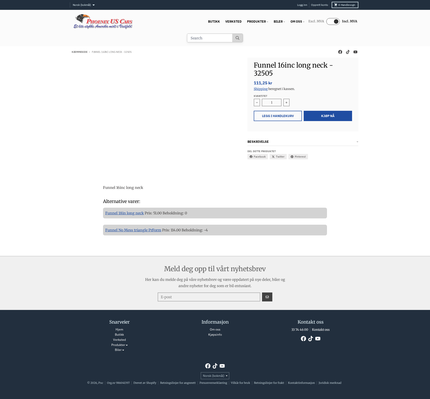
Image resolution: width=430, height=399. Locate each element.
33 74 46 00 (299, 330)
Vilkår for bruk (240, 382)
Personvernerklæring (213, 382)
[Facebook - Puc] (340, 52)
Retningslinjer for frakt (269, 382)
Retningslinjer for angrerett (178, 382)
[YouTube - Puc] (355, 52)
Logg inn (302, 4)
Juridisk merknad (330, 382)
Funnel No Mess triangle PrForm (133, 230)
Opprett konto (319, 4)
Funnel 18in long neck (124, 213)
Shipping (261, 89)
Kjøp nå (328, 116)
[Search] (237, 38)
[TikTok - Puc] (348, 52)
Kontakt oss (321, 330)
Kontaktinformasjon (301, 382)
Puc (100, 382)
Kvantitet (260, 96)
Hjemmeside (79, 51)
